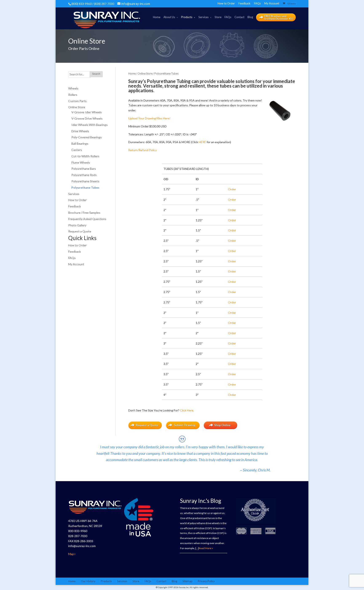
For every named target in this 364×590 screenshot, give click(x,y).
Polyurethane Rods (84, 175)
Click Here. (187, 410)
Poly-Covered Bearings (86, 137)
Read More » (206, 548)
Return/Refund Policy (142, 150)
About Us (169, 17)
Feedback (244, 3)
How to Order (226, 3)
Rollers (72, 94)
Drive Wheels (80, 131)
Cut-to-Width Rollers (85, 156)
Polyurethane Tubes (85, 187)
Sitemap (187, 581)
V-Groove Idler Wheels (86, 112)
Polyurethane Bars (83, 168)
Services (203, 17)
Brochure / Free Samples (84, 212)
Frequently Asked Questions (87, 219)
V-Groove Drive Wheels (87, 118)
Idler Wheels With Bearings (89, 125)
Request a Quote (79, 231)
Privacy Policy (206, 581)
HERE (202, 142)
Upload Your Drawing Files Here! (149, 118)
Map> (72, 554)
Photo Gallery (77, 225)
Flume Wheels (80, 162)
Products (186, 17)
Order (232, 189)
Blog (250, 17)
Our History (88, 581)
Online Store (145, 73)
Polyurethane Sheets (85, 181)
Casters (76, 150)
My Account (271, 3)
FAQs (257, 3)
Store (218, 17)
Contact (239, 17)
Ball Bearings (79, 143)
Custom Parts (77, 101)
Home (156, 17)
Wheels (73, 88)
